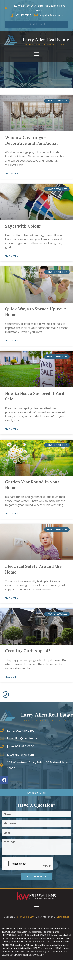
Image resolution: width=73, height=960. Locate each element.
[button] (36, 54)
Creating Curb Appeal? (27, 650)
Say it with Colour (23, 226)
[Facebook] (4, 780)
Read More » (11, 173)
